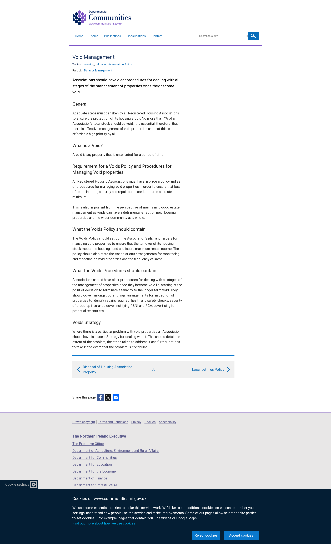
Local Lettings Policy (208, 369)
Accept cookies (241, 535)
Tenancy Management (98, 70)
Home (79, 36)
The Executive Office (88, 444)
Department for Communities (94, 457)
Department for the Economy (94, 471)
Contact (157, 36)
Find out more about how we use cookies (103, 523)
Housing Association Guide (114, 64)
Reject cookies (206, 535)
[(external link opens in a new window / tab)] (100, 397)
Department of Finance (89, 478)
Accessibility (167, 422)
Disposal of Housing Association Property (107, 369)
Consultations (136, 36)
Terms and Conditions (113, 422)
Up (154, 369)
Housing (88, 64)
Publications (112, 36)
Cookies (150, 422)
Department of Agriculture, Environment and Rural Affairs (115, 451)
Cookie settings (17, 484)
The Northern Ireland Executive (99, 436)
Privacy (136, 422)
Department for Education (92, 464)
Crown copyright (83, 422)
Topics (93, 36)
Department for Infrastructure (94, 485)
